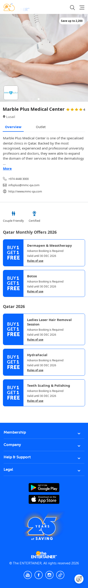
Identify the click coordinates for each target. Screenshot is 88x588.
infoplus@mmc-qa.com (23, 185)
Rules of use (35, 260)
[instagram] (49, 575)
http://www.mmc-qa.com (25, 191)
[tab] (6, 410)
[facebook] (39, 575)
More (7, 168)
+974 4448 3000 (18, 179)
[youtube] (28, 575)
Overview (13, 126)
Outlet (41, 126)
